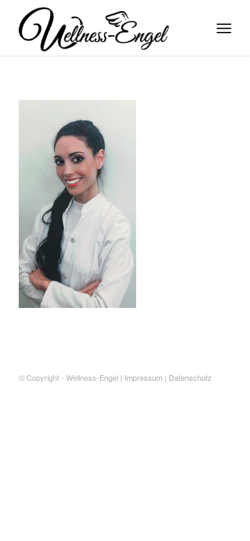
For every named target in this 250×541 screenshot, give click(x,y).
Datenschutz (190, 377)
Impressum (143, 377)
